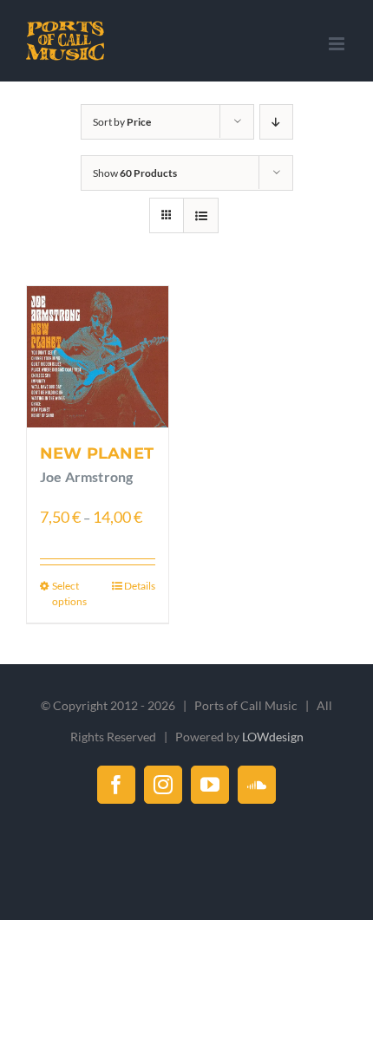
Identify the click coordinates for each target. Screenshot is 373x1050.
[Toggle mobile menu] (338, 44)
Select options (69, 593)
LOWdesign (273, 736)
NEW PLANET (97, 453)
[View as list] (201, 215)
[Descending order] (276, 122)
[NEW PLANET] (97, 356)
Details (139, 585)
